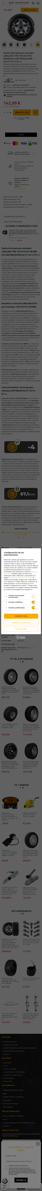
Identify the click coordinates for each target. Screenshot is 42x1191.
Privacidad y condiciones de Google (20, 577)
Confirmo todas (21, 616)
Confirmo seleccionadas (21, 622)
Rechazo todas (21, 629)
